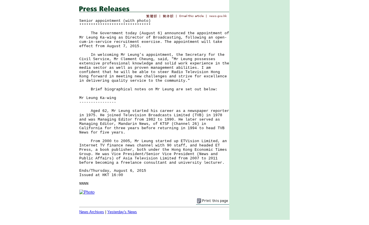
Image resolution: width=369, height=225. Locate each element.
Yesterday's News (122, 212)
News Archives (91, 212)
